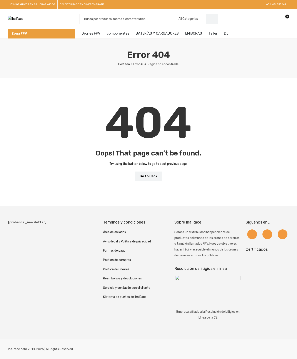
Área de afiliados (114, 232)
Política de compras (117, 260)
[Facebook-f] (252, 234)
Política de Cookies (116, 269)
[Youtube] (282, 234)
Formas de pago (114, 250)
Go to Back (148, 176)
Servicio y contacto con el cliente (126, 288)
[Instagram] (267, 234)
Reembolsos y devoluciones (122, 278)
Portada (124, 64)
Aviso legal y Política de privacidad (127, 241)
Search (212, 19)
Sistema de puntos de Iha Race (125, 297)
